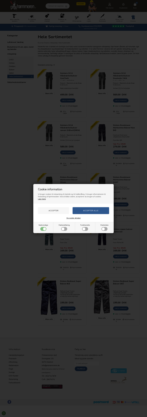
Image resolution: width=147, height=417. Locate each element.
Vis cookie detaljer (73, 218)
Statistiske (104, 225)
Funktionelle (85, 225)
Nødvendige (43, 225)
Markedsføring (64, 225)
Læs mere (42, 199)
